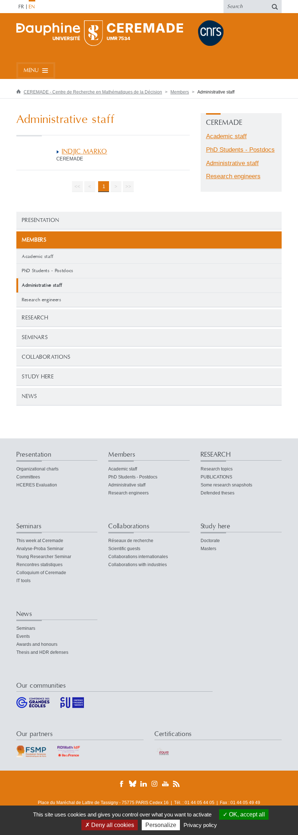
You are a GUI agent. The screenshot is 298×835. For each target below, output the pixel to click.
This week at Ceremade (39, 540)
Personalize (160, 825)
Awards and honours (36, 644)
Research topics (217, 469)
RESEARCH (35, 317)
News (29, 396)
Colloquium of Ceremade (41, 572)
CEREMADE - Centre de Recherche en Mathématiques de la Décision (93, 92)
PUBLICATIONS (216, 477)
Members (179, 92)
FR (21, 7)
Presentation (40, 220)
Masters (208, 548)
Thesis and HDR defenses (42, 652)
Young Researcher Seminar (43, 556)
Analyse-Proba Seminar (40, 548)
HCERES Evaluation (36, 485)
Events (23, 636)
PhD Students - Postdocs (47, 271)
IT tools (23, 580)
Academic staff (38, 256)
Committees (28, 477)
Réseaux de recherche (130, 540)
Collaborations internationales (138, 556)
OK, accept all (246, 814)
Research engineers (41, 300)
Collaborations (46, 357)
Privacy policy (200, 825)
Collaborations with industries (137, 564)
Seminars (35, 337)
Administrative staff (232, 163)
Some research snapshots (226, 485)
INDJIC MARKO (84, 151)
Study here (38, 376)
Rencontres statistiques (39, 564)
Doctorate (210, 540)
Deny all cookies (112, 825)
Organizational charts (37, 469)
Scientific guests (124, 548)
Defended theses (217, 493)
